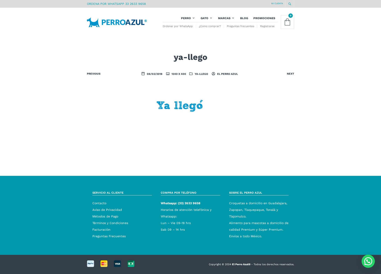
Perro (186, 18)
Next (290, 73)
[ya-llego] (190, 120)
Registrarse (267, 26)
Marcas (224, 18)
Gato (204, 18)
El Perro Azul (227, 73)
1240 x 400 (178, 73)
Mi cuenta (277, 3)
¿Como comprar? (210, 26)
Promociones (264, 18)
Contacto (99, 203)
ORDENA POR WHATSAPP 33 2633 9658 (116, 4)
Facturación (101, 229)
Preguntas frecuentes (240, 26)
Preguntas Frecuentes (109, 236)
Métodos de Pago (105, 216)
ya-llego (201, 73)
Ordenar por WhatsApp (178, 26)
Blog (244, 18)
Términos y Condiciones (110, 223)
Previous (94, 73)
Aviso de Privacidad (107, 209)
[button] (368, 261)
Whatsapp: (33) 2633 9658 (180, 203)
